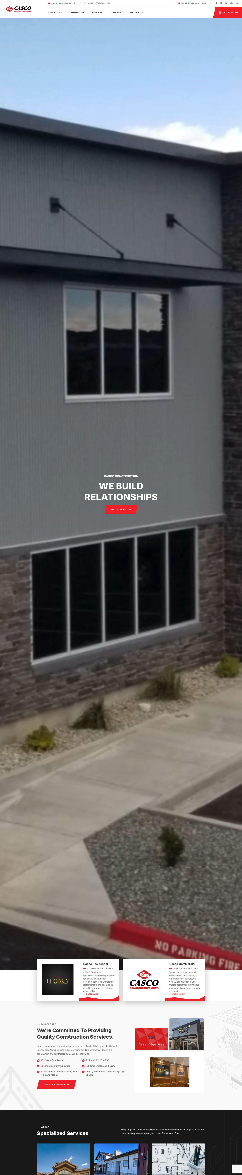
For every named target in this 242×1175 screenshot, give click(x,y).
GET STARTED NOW (55, 1084)
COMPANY (115, 12)
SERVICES (97, 12)
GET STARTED (119, 509)
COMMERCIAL (77, 12)
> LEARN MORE (90, 994)
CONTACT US (136, 12)
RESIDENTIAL (55, 12)
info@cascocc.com (193, 3)
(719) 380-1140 (99, 3)
